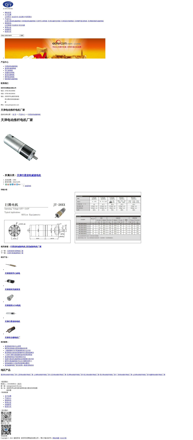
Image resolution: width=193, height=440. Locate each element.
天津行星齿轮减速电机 (13, 21)
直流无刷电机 (9, 75)
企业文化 (15, 17)
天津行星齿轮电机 (12, 321)
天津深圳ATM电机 (13, 305)
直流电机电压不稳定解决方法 (15, 357)
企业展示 (21, 17)
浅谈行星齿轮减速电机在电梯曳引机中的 (19, 359)
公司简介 (8, 17)
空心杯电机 (9, 70)
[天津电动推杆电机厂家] (21, 171)
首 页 (14, 114)
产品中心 (8, 19)
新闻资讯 (8, 23)
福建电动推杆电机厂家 (157, 374)
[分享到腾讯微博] (10, 184)
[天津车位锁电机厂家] (11, 334)
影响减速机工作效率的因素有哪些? (17, 363)
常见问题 (21, 25)
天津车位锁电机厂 (12, 337)
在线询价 (28, 186)
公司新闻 (8, 25)
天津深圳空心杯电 (12, 273)
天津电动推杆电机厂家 (75, 374)
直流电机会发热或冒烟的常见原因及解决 (19, 352)
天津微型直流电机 (80, 21)
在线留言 (8, 29)
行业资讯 (15, 25)
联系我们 (28, 17)
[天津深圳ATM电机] (11, 302)
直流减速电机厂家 (33, 247)
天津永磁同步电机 (54, 21)
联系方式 (8, 31)
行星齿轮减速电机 (11, 66)
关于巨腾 (8, 15)
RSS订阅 (63, 438)
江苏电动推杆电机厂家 (25, 374)
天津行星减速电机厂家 (15, 253)
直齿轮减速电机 (10, 68)
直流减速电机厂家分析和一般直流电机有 (19, 365)
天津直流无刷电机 (67, 21)
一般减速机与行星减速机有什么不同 (18, 350)
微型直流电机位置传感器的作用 (16, 348)
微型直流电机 (9, 77)
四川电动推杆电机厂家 (108, 374)
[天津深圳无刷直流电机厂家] (11, 286)
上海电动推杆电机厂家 (42, 374)
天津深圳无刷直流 (12, 289)
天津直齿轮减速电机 (28, 21)
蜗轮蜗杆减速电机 (11, 79)
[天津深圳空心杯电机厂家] (11, 269)
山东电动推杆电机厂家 (141, 374)
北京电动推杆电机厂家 (58, 374)
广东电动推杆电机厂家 (124, 374)
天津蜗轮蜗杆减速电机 (96, 21)
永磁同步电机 (9, 72)
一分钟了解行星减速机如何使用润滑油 (18, 355)
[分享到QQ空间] (6, 184)
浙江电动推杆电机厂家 (91, 374)
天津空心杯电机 (41, 21)
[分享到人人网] (12, 184)
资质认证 (8, 27)
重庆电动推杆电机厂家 (9, 374)
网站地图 (56, 438)
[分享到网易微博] (15, 184)
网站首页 (8, 12)
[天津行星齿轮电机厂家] (11, 318)
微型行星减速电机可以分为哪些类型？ (18, 361)
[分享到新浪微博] (8, 184)
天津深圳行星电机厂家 (15, 251)
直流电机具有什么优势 (13, 346)
